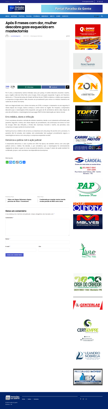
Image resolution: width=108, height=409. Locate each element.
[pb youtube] (72, 8)
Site (40, 246)
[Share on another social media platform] (67, 87)
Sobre (58, 16)
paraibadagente (15, 36)
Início (7, 16)
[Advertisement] (37, 179)
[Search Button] (19, 1)
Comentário (9, 217)
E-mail (7, 246)
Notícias (14, 16)
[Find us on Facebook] (80, 399)
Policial (29, 16)
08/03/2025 (26, 36)
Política (21, 16)
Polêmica (36, 16)
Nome (7, 239)
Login (97, 16)
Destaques (34, 36)
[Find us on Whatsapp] (102, 1)
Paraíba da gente (13, 402)
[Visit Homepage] (15, 8)
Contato (65, 16)
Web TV (52, 16)
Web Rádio (45, 16)
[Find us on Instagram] (99, 1)
